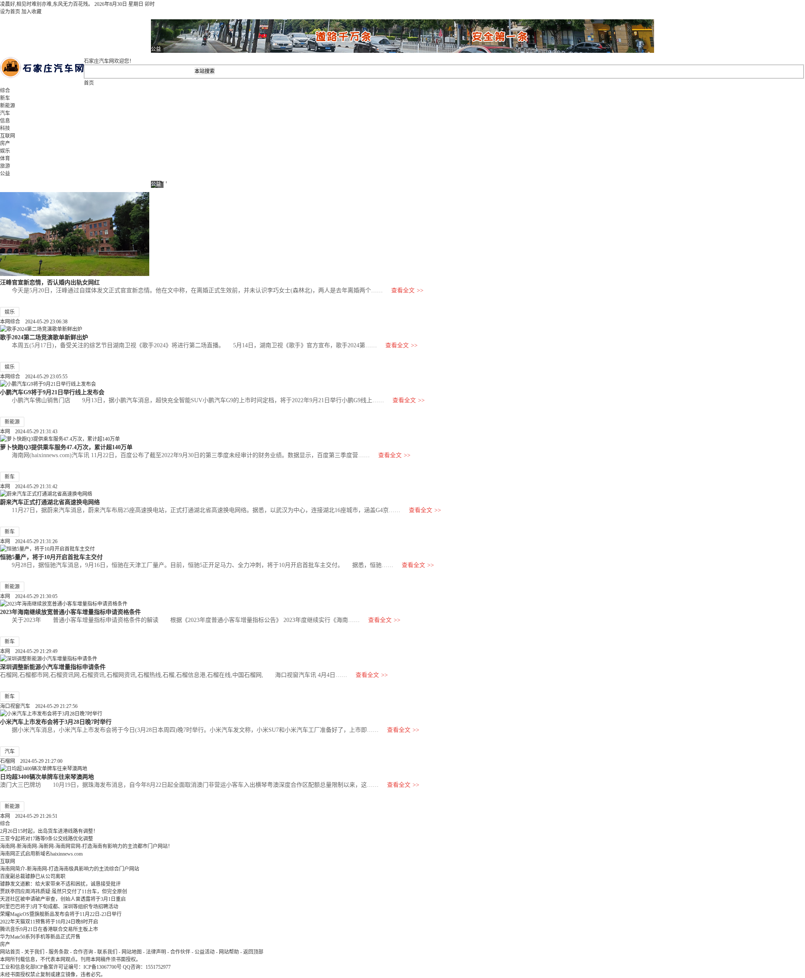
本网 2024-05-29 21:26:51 (28, 816)
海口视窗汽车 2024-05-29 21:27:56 (39, 706)
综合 (5, 91)
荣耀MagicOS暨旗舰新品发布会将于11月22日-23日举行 (61, 914)
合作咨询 (83, 952)
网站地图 (132, 952)
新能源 (7, 106)
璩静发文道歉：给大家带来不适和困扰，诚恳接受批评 (60, 884)
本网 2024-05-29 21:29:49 (28, 651)
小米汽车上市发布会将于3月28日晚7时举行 (56, 721)
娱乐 (5, 151)
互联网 (7, 136)
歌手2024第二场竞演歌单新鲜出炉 (44, 337)
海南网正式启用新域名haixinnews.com (41, 854)
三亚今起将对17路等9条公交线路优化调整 (46, 839)
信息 (5, 121)
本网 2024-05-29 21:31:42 (28, 486)
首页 (89, 83)
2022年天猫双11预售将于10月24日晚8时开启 (49, 922)
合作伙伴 (180, 952)
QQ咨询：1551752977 (147, 967)
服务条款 (59, 952)
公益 (5, 174)
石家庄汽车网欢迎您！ (109, 61)
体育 (5, 158)
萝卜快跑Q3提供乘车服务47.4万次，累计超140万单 (66, 447)
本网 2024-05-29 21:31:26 (28, 541)
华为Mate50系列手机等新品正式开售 (40, 937)
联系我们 (107, 952)
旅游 (5, 166)
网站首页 (10, 952)
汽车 (5, 113)
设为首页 (10, 12)
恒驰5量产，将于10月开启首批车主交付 (51, 557)
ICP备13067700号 (102, 967)
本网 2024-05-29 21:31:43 (28, 431)
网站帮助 (229, 952)
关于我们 (34, 952)
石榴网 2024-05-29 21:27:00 (31, 761)
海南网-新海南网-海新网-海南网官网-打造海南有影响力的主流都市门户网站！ (86, 846)
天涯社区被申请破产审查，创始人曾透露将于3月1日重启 (63, 899)
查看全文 (407, 290)
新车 (5, 98)
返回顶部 (253, 952)
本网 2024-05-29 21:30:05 (28, 596)
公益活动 (205, 952)
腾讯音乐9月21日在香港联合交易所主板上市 (49, 929)
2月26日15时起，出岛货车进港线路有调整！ (49, 831)
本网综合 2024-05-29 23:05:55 (34, 377)
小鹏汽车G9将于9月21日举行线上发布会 (52, 392)
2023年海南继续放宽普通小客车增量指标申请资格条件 (70, 612)
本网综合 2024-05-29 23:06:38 (34, 322)
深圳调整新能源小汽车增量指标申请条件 (53, 666)
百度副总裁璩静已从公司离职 (32, 876)
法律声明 (156, 952)
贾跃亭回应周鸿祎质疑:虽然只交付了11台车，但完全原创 (63, 892)
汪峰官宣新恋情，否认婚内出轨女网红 (50, 282)
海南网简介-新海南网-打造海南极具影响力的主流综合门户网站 (69, 869)
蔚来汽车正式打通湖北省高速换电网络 (50, 502)
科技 (5, 128)
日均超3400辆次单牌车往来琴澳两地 (47, 776)
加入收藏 (31, 12)
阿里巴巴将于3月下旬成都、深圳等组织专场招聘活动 (59, 907)
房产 (5, 143)
